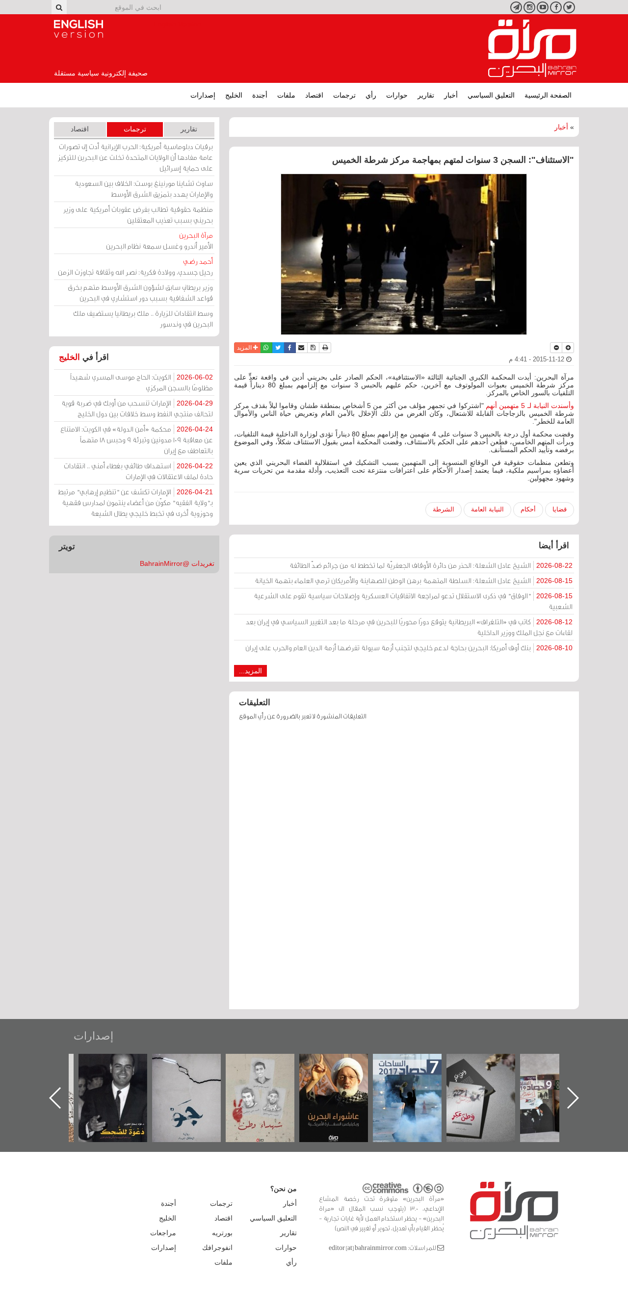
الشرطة (443, 509)
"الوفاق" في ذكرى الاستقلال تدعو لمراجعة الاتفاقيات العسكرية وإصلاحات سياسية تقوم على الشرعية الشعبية (413, 600)
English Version (78, 29)
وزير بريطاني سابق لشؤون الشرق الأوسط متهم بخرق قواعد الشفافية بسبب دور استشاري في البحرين (140, 292)
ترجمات (344, 95)
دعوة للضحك (112, 1064)
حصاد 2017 (407, 1064)
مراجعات (163, 1233)
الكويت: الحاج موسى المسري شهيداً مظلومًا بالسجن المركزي (141, 382)
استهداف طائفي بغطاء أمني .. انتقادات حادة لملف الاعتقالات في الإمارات (138, 471)
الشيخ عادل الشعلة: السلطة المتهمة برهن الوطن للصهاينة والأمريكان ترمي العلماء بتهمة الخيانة (414, 580)
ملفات (286, 95)
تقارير (426, 95)
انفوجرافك (217, 1247)
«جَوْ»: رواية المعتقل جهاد (186, 1070)
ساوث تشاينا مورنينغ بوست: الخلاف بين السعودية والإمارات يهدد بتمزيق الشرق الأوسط (144, 188)
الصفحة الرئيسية (548, 95)
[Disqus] (404, 869)
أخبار (451, 95)
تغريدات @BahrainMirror (177, 563)
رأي (371, 95)
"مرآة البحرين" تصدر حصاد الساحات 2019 (554, 1076)
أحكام (528, 509)
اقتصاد (314, 95)
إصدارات (202, 95)
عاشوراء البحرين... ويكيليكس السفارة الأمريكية (334, 1076)
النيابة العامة (487, 509)
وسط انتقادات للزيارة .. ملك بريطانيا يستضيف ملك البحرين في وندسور (143, 318)
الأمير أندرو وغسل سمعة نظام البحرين (159, 240)
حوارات (397, 95)
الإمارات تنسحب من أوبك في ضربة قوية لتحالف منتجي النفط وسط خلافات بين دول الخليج (137, 408)
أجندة (259, 95)
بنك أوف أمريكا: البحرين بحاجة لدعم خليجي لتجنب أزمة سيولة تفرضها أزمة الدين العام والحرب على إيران (409, 647)
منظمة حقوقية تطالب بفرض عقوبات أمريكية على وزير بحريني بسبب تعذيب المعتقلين (138, 214)
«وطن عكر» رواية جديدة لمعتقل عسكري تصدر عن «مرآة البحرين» (480, 1082)
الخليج (233, 95)
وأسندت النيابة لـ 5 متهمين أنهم (530, 405)
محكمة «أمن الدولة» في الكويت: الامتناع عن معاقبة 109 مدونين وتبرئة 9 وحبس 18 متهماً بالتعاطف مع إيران (136, 440)
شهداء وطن (260, 1064)
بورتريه (222, 1233)
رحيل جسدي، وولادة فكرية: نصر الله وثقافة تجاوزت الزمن (135, 266)
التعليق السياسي (491, 95)
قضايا (559, 509)
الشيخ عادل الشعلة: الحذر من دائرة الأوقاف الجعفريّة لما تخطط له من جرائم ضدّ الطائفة (431, 565)
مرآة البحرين (532, 48)
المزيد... (250, 671)
